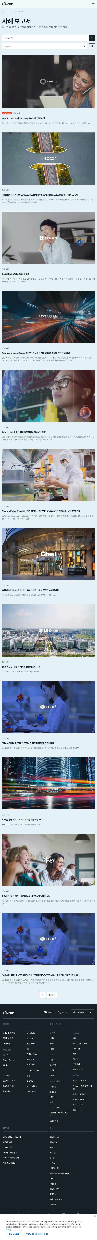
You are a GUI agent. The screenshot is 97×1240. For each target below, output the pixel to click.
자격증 (52, 1070)
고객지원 (7, 1043)
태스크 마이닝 (32, 1086)
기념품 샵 (53, 1183)
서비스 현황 (54, 1121)
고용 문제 (53, 1204)
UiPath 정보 (54, 1137)
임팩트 (52, 1178)
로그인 (64, 1012)
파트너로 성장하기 (10, 1152)
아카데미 (53, 1060)
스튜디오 (30, 1081)
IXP (28, 1048)
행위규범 (53, 1194)
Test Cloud (31, 1091)
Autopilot (7, 1091)
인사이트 (30, 1038)
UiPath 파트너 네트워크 (12, 1137)
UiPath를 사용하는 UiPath (60, 1173)
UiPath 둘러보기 (79, 1094)
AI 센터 (5, 1065)
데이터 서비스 (32, 1033)
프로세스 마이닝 (33, 1070)
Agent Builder (9, 1060)
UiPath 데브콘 (78, 1099)
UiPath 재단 (54, 1189)
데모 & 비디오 (78, 1069)
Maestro (30, 1059)
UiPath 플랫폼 (9, 1032)
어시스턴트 (7, 1075)
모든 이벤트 (77, 1110)
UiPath (78, 1104)
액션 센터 (6, 1055)
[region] (48, 1227)
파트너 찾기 (7, 1142)
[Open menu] (93, 4)
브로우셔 (76, 1064)
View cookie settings (37, 1233)
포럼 (51, 1102)
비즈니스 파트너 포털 (11, 1157)
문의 (50, 1012)
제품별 (52, 1043)
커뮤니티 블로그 (56, 1107)
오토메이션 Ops (9, 1086)
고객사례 (76, 1048)
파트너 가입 (7, 1147)
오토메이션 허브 (9, 1081)
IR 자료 (52, 1163)
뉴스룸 (52, 1157)
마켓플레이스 (32, 1054)
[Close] (95, 1216)
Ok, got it (14, 1234)
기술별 (52, 1048)
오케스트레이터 (32, 1064)
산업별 (52, 1038)
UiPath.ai (53, 1142)
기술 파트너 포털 (9, 1163)
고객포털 (53, 1092)
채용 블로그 (54, 1152)
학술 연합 (53, 1065)
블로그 (75, 1038)
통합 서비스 (31, 1043)
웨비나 (75, 1059)
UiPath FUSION (79, 1080)
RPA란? (52, 1075)
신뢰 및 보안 (54, 1168)
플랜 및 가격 (8, 1038)
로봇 (28, 1075)
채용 (51, 1147)
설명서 (52, 1097)
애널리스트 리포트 (80, 1043)
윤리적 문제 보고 (56, 1199)
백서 (75, 1054)
